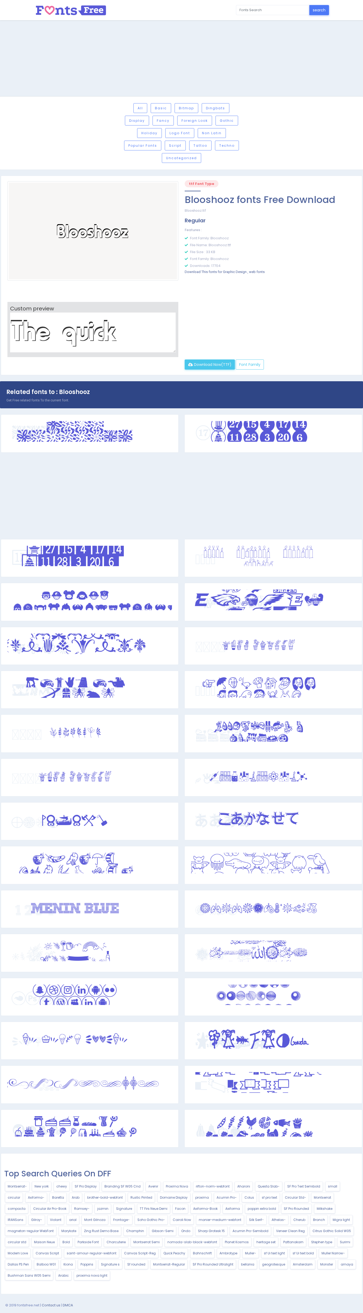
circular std (17, 1242)
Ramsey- (82, 1208)
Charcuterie (116, 1242)
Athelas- (279, 1219)
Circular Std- (295, 1197)
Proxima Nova (177, 1186)
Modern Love (18, 1253)
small (332, 1186)
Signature (124, 1208)
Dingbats (215, 108)
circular (14, 1197)
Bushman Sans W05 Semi (29, 1275)
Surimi (345, 1242)
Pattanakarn (293, 1242)
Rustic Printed (141, 1197)
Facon (180, 1208)
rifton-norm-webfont (213, 1186)
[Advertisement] (181, 59)
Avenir (153, 1186)
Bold (66, 1242)
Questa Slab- (269, 1186)
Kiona (68, 1264)
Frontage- (121, 1219)
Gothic (227, 120)
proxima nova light (92, 1275)
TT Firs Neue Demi (153, 1208)
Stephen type (321, 1242)
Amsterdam (303, 1264)
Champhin (135, 1231)
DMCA (68, 1305)
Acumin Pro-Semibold (250, 1231)
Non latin (212, 133)
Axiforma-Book (205, 1208)
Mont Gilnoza (94, 1219)
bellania (247, 1264)
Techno (227, 145)
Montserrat (322, 1197)
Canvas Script (47, 1253)
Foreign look (195, 120)
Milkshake (324, 1208)
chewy (61, 1186)
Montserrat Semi (146, 1242)
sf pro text (269, 1197)
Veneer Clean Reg (290, 1231)
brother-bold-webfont (105, 1197)
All (140, 108)
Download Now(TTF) (212, 364)
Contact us (51, 1305)
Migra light (341, 1219)
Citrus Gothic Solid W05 (332, 1231)
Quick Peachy (174, 1253)
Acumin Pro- (227, 1197)
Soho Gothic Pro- (151, 1219)
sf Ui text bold (303, 1253)
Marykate (68, 1231)
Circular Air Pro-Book (49, 1208)
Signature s (110, 1264)
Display (137, 120)
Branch (319, 1219)
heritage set (266, 1242)
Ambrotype (228, 1253)
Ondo (185, 1231)
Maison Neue (44, 1242)
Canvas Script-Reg (140, 1253)
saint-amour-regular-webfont (91, 1253)
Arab (75, 1197)
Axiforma (232, 1208)
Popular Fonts (142, 145)
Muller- (250, 1253)
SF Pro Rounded (296, 1208)
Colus (249, 1197)
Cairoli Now (182, 1219)
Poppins (87, 1264)
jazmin (102, 1208)
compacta (17, 1208)
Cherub (299, 1219)
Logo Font (180, 133)
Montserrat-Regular (169, 1264)
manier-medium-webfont (220, 1219)
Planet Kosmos (237, 1242)
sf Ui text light (274, 1253)
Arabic (63, 1275)
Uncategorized (181, 158)
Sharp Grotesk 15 (211, 1231)
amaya (347, 1264)
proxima (202, 1197)
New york (42, 1186)
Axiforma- (36, 1197)
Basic (161, 108)
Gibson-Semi (163, 1231)
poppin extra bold (262, 1208)
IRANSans (15, 1219)
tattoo (200, 145)
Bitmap (186, 108)
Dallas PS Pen (18, 1264)
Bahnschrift (202, 1253)
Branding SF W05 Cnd (122, 1186)
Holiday (149, 133)
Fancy (163, 120)
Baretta (58, 1197)
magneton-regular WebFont (31, 1231)
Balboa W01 (46, 1264)
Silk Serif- (256, 1219)
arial (73, 1219)
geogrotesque (273, 1264)
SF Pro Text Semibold (303, 1186)
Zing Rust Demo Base (101, 1231)
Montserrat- (17, 1186)
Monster (326, 1264)
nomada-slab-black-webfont (192, 1242)
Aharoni (243, 1186)
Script (175, 145)
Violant (55, 1219)
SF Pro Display (86, 1186)
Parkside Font (88, 1242)
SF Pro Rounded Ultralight (213, 1264)
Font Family (249, 364)
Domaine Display (174, 1197)
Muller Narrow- (333, 1253)
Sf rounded (136, 1264)
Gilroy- (36, 1219)
